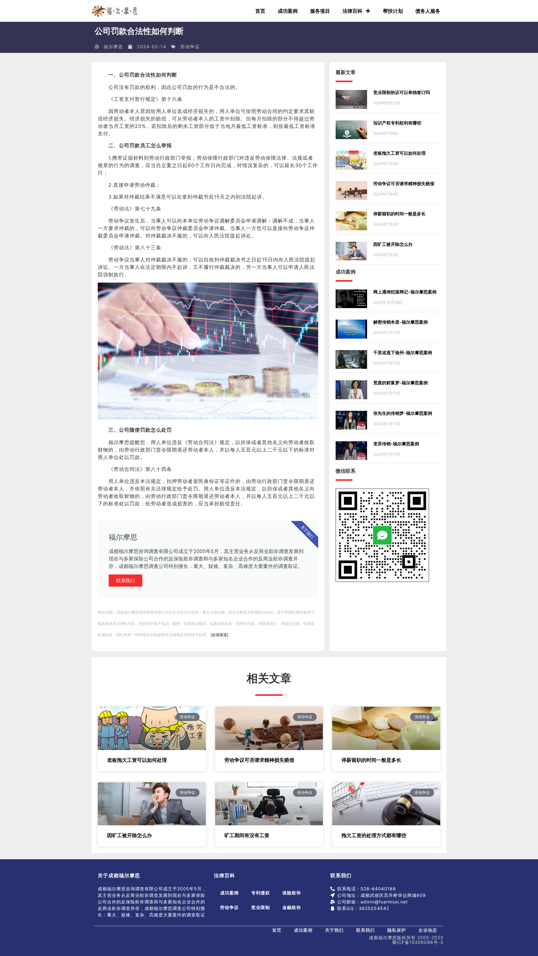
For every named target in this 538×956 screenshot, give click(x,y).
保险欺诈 (291, 892)
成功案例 (288, 11)
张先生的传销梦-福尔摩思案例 (402, 413)
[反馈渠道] (219, 634)
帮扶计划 (393, 11)
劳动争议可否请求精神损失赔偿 (403, 183)
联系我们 (125, 580)
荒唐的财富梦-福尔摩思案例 (400, 382)
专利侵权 (260, 892)
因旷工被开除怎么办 (393, 244)
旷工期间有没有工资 (246, 835)
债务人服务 (427, 11)
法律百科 (352, 11)
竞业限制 (260, 907)
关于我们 (334, 930)
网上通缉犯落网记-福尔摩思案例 (405, 291)
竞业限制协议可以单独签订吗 (401, 92)
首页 (260, 11)
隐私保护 (396, 930)
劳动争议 (190, 46)
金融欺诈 (291, 907)
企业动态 (427, 930)
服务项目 (320, 11)
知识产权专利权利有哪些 (397, 122)
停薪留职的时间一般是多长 (399, 213)
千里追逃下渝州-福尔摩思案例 (402, 352)
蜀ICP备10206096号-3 (417, 942)
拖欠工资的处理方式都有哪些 (374, 835)
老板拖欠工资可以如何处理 (399, 153)
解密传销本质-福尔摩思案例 (400, 322)
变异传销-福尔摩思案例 (396, 443)
